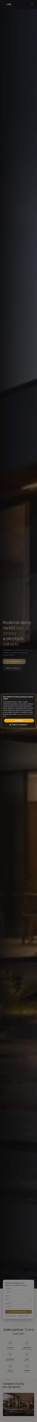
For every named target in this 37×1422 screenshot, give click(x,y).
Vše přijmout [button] (19, 720)
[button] (18, 725)
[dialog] (18, 711)
